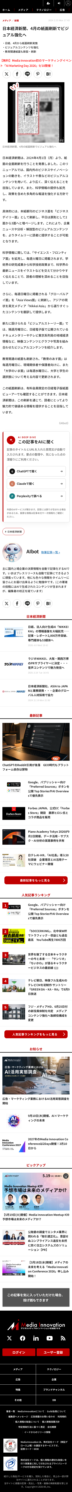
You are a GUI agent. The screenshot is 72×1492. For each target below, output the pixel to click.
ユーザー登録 (53, 1352)
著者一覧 (10, 1411)
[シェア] (17, 74)
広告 (62, 9)
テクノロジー (44, 9)
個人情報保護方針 (51, 1421)
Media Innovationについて (31, 1411)
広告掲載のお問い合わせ (43, 1416)
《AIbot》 (64, 423)
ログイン (18, 1352)
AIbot (32, 551)
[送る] (27, 74)
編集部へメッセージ (18, 1416)
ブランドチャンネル (54, 1389)
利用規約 (62, 1416)
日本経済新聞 (14, 531)
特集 (18, 1389)
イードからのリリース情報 (37, 1432)
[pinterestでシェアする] (38, 74)
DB (54, 1400)
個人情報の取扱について (27, 1421)
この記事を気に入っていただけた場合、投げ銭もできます (36, 1297)
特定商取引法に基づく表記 (31, 1426)
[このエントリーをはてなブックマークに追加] (48, 74)
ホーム (6, 9)
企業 (54, 1379)
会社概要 (51, 1426)
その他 (18, 1400)
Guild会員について (56, 1411)
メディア (23, 9)
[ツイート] (6, 74)
